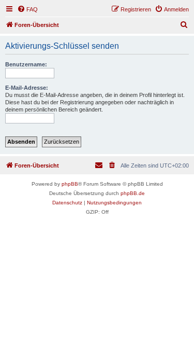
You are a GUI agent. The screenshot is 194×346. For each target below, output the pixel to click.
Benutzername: (26, 64)
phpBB (70, 184)
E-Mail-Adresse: (26, 88)
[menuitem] (27, 9)
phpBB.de (133, 193)
